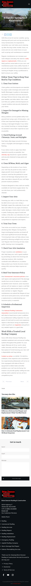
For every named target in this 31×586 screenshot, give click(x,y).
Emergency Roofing (8, 540)
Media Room (6, 517)
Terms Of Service (9, 570)
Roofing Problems (8, 26)
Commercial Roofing (8, 524)
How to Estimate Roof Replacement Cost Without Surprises (15, 426)
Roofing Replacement (8, 537)
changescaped (16, 583)
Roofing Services (7, 527)
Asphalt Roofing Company (10, 543)
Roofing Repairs (7, 530)
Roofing (4, 521)
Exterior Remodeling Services (11, 549)
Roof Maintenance (8, 23)
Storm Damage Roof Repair (10, 546)
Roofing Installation (8, 25)
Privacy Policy (8, 563)
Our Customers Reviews (9, 513)
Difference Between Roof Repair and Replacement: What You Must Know (15, 406)
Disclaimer (7, 567)
